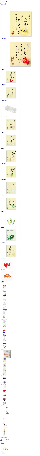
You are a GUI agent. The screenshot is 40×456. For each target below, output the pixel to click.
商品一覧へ (2, 443)
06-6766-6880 (1, 440)
